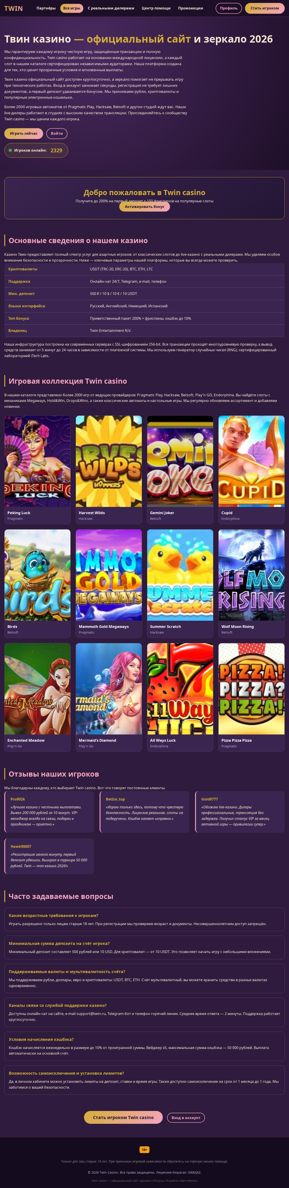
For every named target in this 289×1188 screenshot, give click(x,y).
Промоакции (190, 8)
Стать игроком (265, 8)
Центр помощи (156, 8)
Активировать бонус (144, 206)
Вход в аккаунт (186, 1117)
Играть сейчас (23, 133)
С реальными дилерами (111, 8)
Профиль (229, 8)
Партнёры (46, 8)
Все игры (71, 8)
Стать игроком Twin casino (123, 1117)
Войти (57, 133)
